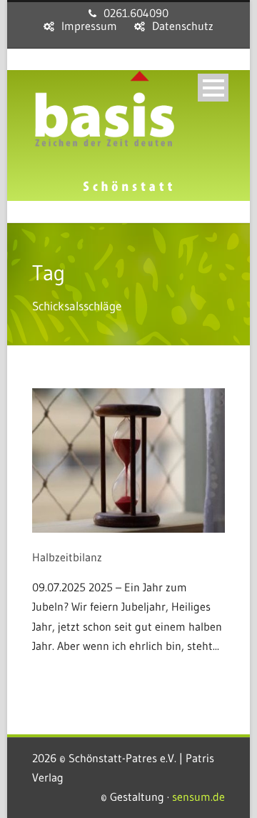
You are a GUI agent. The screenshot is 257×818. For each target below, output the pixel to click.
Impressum (89, 26)
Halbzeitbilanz (67, 557)
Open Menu (213, 88)
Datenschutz (182, 26)
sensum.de (198, 796)
